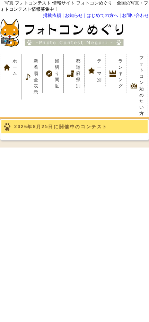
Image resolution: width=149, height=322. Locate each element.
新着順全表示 (36, 76)
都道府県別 (78, 73)
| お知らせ (72, 15)
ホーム (16, 67)
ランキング (120, 73)
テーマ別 (101, 70)
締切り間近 (57, 73)
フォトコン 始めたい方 (141, 85)
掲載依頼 (52, 15)
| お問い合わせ (134, 15)
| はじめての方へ (101, 15)
